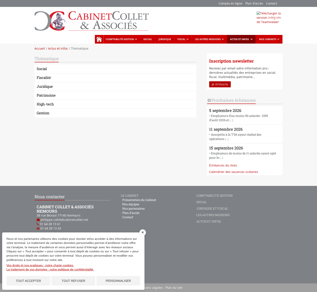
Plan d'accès (254, 3)
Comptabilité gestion (120, 39)
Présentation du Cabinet (139, 200)
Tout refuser (73, 281)
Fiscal (181, 39)
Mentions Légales (150, 288)
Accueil (99, 39)
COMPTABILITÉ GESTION (214, 195)
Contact (271, 3)
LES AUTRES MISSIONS (213, 215)
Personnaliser (118, 281)
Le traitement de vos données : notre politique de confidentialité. (50, 269)
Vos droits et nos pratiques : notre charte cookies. (40, 265)
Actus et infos (240, 39)
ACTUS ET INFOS (208, 221)
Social (147, 39)
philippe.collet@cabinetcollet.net (64, 220)
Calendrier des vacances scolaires (233, 172)
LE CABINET (130, 195)
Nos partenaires (133, 208)
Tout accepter (28, 281)
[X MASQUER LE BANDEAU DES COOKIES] (142, 234)
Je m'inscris (220, 84)
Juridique (164, 39)
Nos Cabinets (267, 39)
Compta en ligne (230, 3)
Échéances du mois (223, 165)
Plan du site (173, 288)
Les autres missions (208, 39)
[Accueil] (92, 21)
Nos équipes (130, 204)
